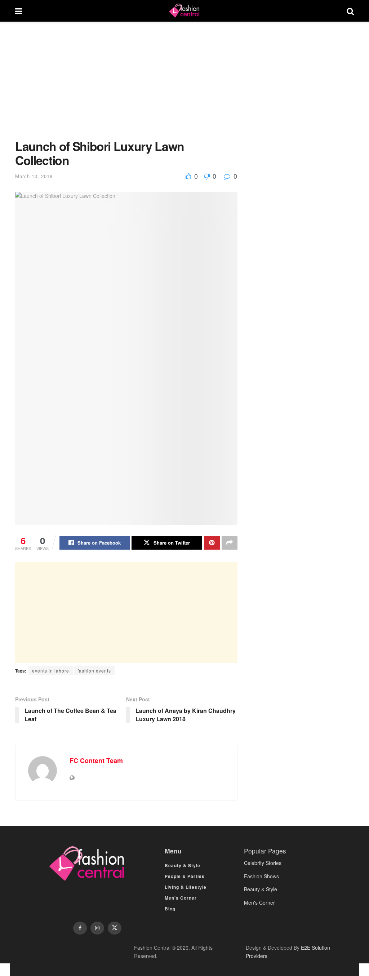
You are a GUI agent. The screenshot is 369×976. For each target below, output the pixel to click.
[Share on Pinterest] (212, 543)
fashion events (94, 670)
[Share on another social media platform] (229, 543)
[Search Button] (350, 11)
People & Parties (185, 876)
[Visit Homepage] (184, 11)
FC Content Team (96, 760)
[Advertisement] (126, 85)
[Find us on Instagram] (97, 928)
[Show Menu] (18, 11)
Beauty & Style (182, 865)
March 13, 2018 (34, 176)
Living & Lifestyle (185, 887)
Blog (170, 908)
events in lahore (50, 670)
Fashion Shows (261, 876)
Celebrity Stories (262, 862)
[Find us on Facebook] (80, 928)
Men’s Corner (181, 898)
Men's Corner (259, 902)
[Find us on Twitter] (114, 928)
